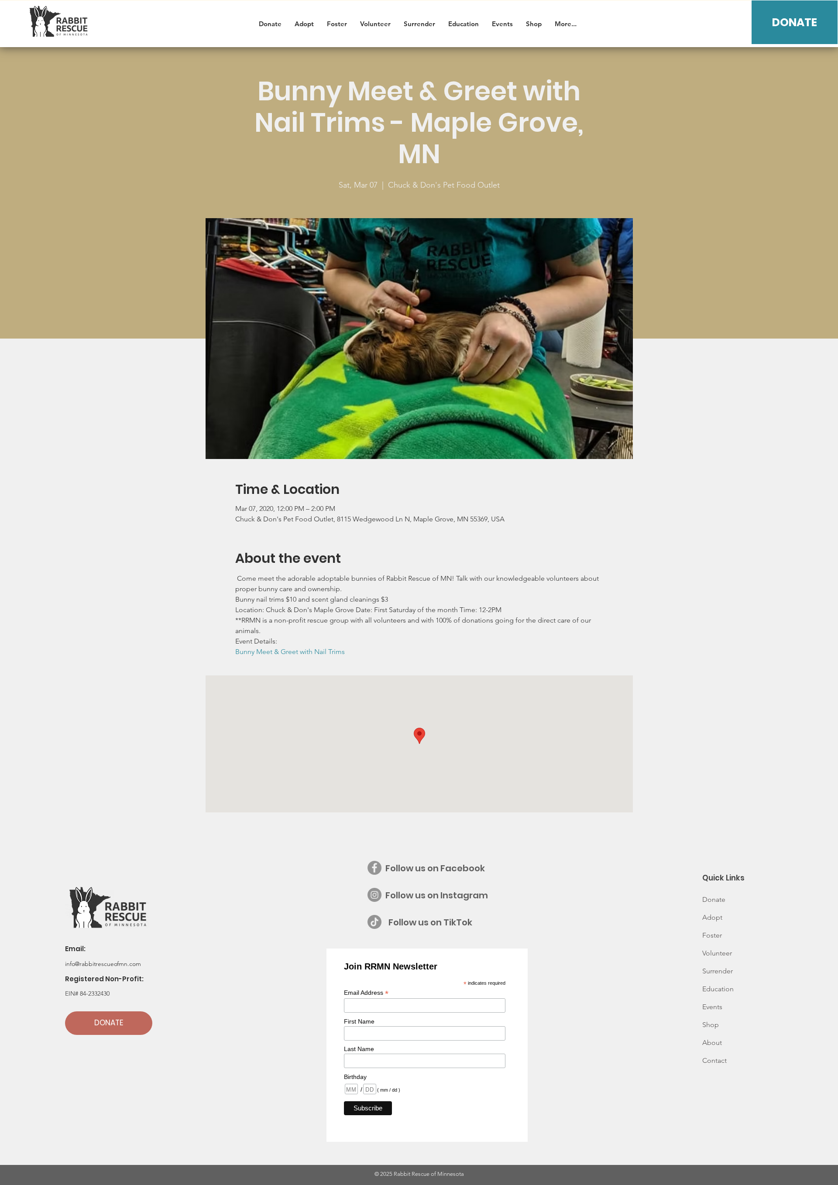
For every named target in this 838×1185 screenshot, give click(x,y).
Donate (713, 899)
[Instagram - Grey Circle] (374, 895)
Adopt (712, 917)
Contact (714, 1060)
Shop (710, 1025)
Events (712, 1007)
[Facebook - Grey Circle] (374, 868)
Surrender (717, 971)
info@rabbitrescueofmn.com (103, 964)
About (712, 1042)
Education (718, 989)
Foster (712, 935)
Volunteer (717, 953)
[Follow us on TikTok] (374, 922)
